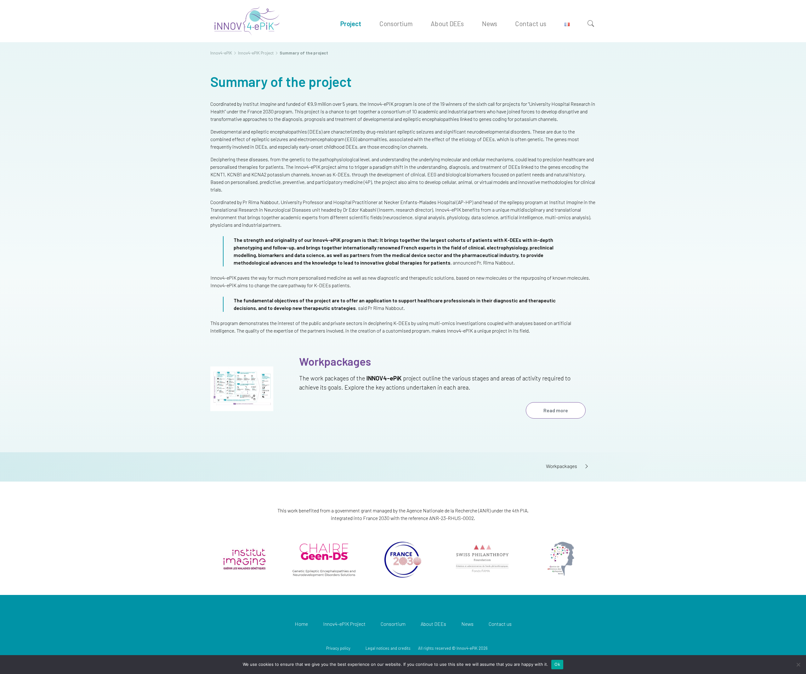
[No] (798, 664)
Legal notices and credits (388, 648)
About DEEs (447, 23)
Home (301, 624)
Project (350, 23)
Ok (557, 664)
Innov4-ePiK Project (344, 624)
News (489, 23)
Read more (555, 410)
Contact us (530, 23)
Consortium (396, 23)
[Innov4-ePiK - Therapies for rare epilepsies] (246, 20)
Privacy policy (338, 648)
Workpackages (335, 361)
